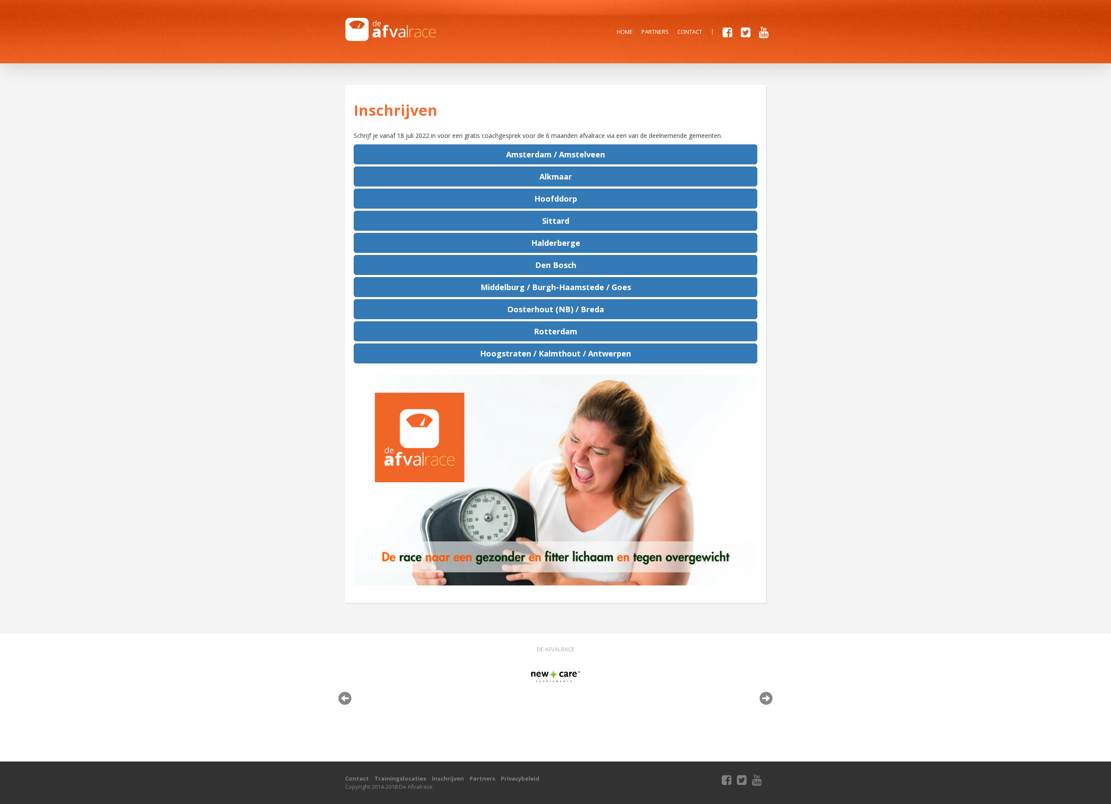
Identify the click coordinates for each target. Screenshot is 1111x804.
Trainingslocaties (400, 778)
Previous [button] (345, 698)
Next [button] (765, 698)
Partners (655, 32)
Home (625, 32)
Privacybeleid (520, 778)
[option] (555, 675)
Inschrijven (448, 778)
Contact (689, 32)
